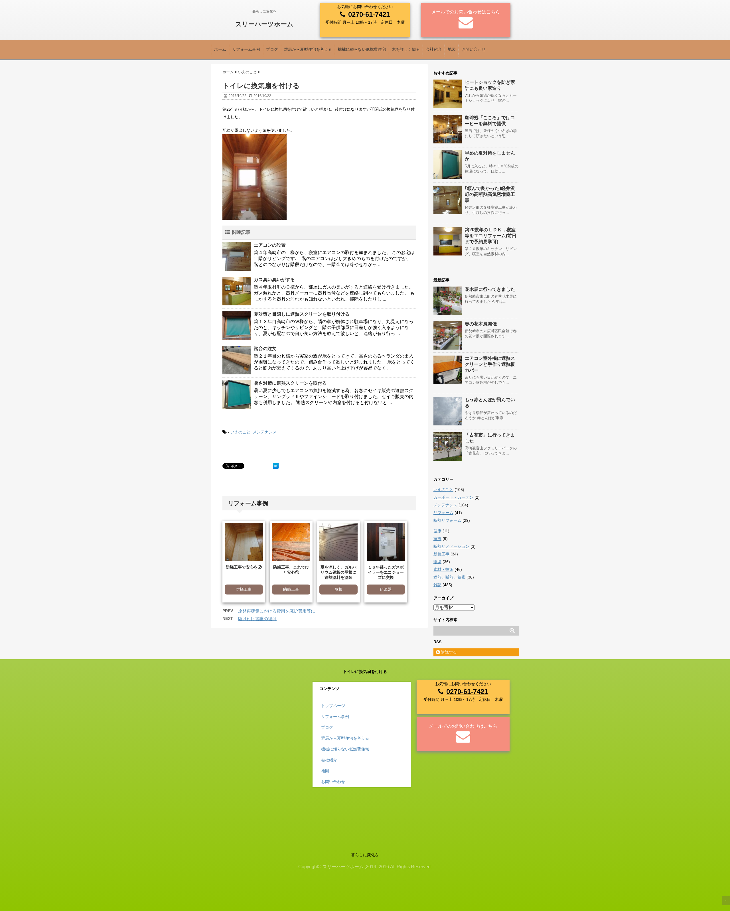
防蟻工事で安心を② (244, 567)
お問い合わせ (474, 49)
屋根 (338, 589)
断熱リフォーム (447, 520)
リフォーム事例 (246, 49)
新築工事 (441, 554)
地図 (452, 49)
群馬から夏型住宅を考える (308, 49)
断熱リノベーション (451, 546)
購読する (448, 652)
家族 (437, 538)
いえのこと (240, 432)
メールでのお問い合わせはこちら (465, 11)
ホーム (220, 49)
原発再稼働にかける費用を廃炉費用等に (276, 610)
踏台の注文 (265, 348)
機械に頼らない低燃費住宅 (362, 49)
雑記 (437, 585)
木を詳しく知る (406, 49)
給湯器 (386, 589)
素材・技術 (443, 569)
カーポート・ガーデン (453, 497)
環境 (437, 561)
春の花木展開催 (481, 323)
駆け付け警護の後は (257, 618)
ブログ (272, 49)
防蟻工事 (244, 589)
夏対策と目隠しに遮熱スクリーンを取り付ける (302, 314)
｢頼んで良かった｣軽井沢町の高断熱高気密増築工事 (490, 194)
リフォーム (443, 512)
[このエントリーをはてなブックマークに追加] (276, 466)
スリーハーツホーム (264, 24)
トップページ (333, 705)
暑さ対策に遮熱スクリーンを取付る (290, 383)
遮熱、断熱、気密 (449, 577)
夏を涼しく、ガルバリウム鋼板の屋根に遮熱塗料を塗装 (338, 572)
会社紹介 (434, 49)
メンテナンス (265, 432)
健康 (437, 531)
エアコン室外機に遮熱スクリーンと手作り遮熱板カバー (490, 364)
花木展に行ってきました (490, 289)
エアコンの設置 (270, 245)
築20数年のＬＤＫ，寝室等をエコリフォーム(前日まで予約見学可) (490, 235)
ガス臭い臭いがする (274, 279)
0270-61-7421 (369, 14)
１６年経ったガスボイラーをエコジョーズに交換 (386, 572)
